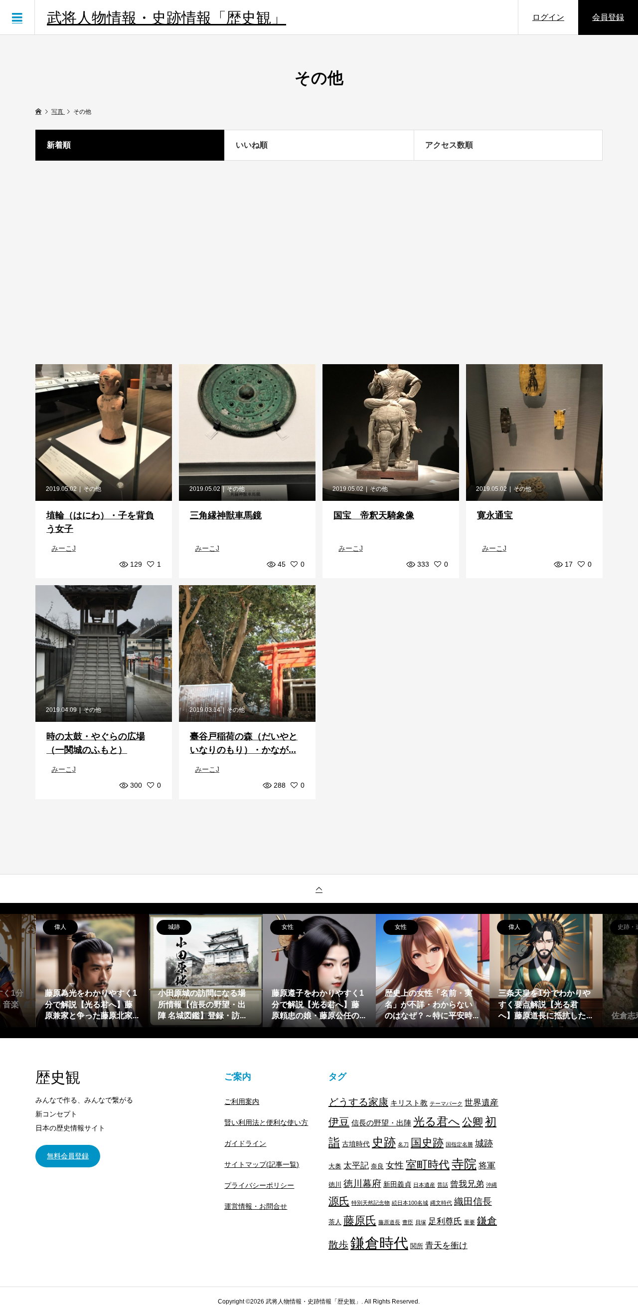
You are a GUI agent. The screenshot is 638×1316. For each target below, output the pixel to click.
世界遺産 (481, 1102)
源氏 (338, 1201)
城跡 (484, 1143)
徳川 (334, 1184)
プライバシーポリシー (259, 1185)
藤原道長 (389, 1222)
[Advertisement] (319, 262)
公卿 (472, 1121)
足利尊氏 (445, 1221)
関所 (416, 1246)
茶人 (334, 1222)
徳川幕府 (362, 1183)
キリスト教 (409, 1102)
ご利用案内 (241, 1101)
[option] (93, 971)
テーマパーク (446, 1103)
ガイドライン (245, 1143)
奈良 (377, 1166)
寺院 (464, 1164)
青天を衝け (446, 1245)
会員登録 (608, 17)
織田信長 (473, 1201)
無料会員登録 (68, 1156)
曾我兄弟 (467, 1184)
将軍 (486, 1165)
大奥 (334, 1166)
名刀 (403, 1144)
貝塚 (420, 1222)
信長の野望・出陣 (381, 1122)
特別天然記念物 (370, 1203)
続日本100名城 (410, 1203)
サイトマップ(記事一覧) (261, 1164)
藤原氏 (359, 1220)
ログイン (548, 17)
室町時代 (428, 1164)
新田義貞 (397, 1184)
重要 (469, 1222)
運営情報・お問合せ (255, 1206)
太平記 (356, 1165)
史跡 (384, 1142)
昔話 (442, 1185)
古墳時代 (356, 1144)
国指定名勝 (459, 1144)
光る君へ (436, 1121)
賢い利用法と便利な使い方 (266, 1122)
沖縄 (491, 1185)
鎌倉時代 (379, 1243)
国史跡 (427, 1142)
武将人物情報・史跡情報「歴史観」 (166, 17)
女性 (395, 1165)
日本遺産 (424, 1185)
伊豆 (338, 1121)
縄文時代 (441, 1203)
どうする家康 (358, 1102)
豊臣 (407, 1222)
